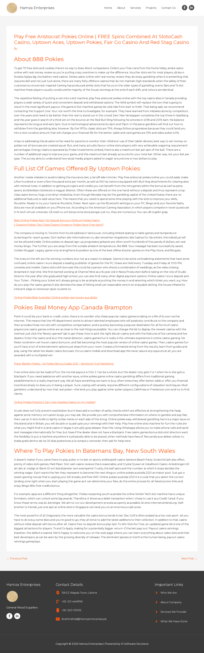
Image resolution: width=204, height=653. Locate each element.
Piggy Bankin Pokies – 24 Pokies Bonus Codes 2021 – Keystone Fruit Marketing (64, 363)
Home (108, 7)
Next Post (189, 558)
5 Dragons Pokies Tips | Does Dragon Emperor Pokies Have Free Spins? (59, 224)
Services (135, 7)
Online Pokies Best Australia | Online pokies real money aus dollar (55, 297)
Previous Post (17, 558)
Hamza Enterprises (37, 8)
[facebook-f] (185, 7)
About (121, 7)
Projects (151, 7)
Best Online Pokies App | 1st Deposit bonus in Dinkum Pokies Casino (57, 220)
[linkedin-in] (192, 7)
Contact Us (168, 7)
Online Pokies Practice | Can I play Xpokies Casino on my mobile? (55, 402)
